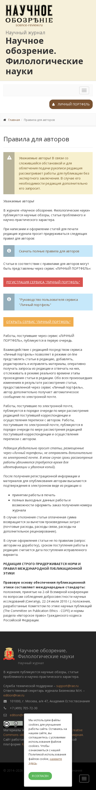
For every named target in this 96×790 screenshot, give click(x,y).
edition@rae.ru (13, 695)
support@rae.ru (67, 686)
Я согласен (40, 776)
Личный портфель (73, 104)
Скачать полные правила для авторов (49, 251)
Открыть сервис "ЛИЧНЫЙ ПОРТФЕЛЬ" (38, 322)
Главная (14, 120)
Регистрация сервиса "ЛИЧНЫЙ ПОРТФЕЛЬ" (43, 282)
